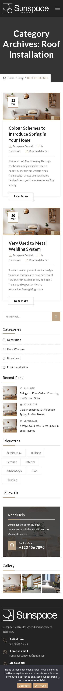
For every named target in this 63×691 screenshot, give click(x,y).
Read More (21, 196)
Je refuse (40, 685)
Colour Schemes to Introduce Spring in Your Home (27, 134)
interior (30, 461)
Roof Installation (38, 150)
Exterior (11, 461)
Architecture (14, 452)
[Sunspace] (26, 8)
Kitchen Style (14, 470)
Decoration (14, 339)
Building (36, 452)
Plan (34, 470)
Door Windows (16, 349)
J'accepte (24, 685)
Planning (11, 479)
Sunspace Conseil (23, 146)
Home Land (13, 358)
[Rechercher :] (31, 316)
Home (10, 78)
